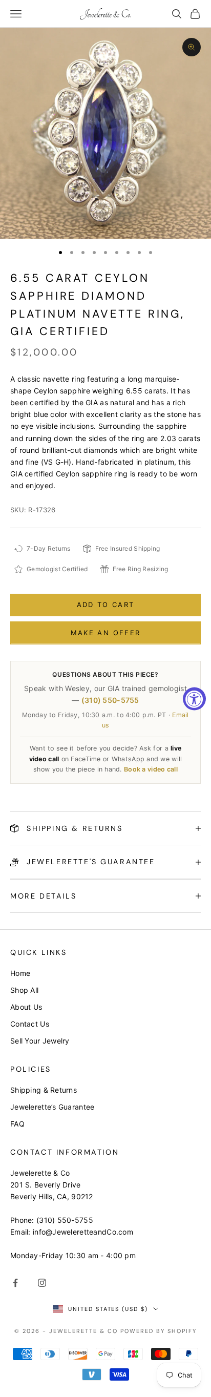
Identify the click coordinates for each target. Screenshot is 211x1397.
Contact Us (29, 1023)
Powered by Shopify (158, 1331)
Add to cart (106, 604)
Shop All (24, 990)
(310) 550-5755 (110, 700)
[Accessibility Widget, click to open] (194, 698)
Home (20, 973)
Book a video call (151, 769)
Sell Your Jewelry (40, 1040)
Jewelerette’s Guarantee (52, 1106)
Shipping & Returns (43, 1090)
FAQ (17, 1123)
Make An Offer (105, 633)
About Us (26, 1007)
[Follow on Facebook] (15, 1283)
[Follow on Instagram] (42, 1283)
